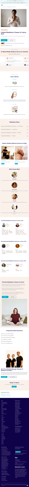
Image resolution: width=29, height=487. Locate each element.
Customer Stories (3, 478)
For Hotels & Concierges (4, 448)
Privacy (2, 424)
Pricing (2, 420)
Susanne (21, 244)
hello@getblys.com (17, 459)
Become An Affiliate (4, 409)
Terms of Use (16, 454)
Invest (2, 411)
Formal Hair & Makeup (4, 472)
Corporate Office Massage (18, 412)
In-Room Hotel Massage (18, 408)
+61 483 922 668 (17, 460)
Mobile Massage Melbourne (4, 459)
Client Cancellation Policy (4, 426)
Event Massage (17, 424)
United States (3, 437)
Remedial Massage (17, 404)
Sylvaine (7, 244)
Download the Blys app (4, 403)
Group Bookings (17, 410)
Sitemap (2, 412)
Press (2, 406)
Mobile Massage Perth (4, 461)
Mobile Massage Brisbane (4, 460)
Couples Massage (17, 407)
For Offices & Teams (4, 449)
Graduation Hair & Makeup (4, 473)
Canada (2, 439)
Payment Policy (3, 425)
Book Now (4, 40)
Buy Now (24, 2)
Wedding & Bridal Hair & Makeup (5, 474)
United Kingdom (3, 438)
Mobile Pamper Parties (18, 423)
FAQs (2, 418)
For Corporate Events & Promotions (5, 451)
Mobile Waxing (17, 420)
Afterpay (2, 419)
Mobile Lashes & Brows (18, 421)
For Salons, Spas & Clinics (4, 450)
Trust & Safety (3, 421)
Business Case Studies (4, 480)
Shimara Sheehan (9, 264)
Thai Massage (16, 409)
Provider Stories (3, 479)
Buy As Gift (11, 40)
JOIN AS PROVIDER (4, 402)
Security (2, 422)
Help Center (2, 417)
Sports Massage (17, 405)
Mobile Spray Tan (17, 422)
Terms (2, 423)
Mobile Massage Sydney (4, 458)
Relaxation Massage (17, 403)
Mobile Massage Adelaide (4, 462)
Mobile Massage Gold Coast (4, 463)
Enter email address (17, 448)
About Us (2, 404)
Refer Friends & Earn (4, 408)
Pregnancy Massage (17, 406)
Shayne (10, 65)
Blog (2, 407)
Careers (2, 410)
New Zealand (3, 436)
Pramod (21, 264)
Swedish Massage (17, 402)
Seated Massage (17, 411)
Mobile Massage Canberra (4, 464)
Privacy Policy (21, 454)
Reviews (2, 405)
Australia (2, 435)
